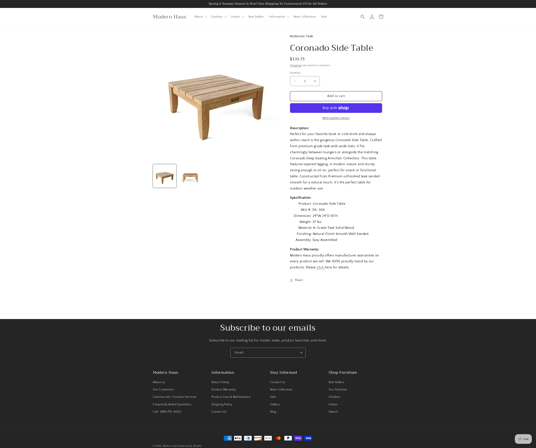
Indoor (333, 404)
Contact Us (219, 411)
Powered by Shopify (190, 446)
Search (333, 411)
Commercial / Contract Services (174, 397)
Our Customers (163, 389)
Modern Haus (170, 446)
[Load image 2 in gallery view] (190, 176)
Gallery (275, 404)
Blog (273, 411)
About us (159, 382)
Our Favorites (338, 389)
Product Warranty (223, 389)
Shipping (295, 65)
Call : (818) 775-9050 (167, 411)
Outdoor (334, 397)
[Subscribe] (300, 353)
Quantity (295, 72)
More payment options (336, 118)
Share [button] (299, 280)
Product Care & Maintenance (231, 397)
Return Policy (220, 382)
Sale (273, 397)
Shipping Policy (221, 404)
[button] (200, 16)
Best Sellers (336, 382)
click (321, 267)
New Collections (281, 389)
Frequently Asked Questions (172, 404)
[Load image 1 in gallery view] (165, 176)
